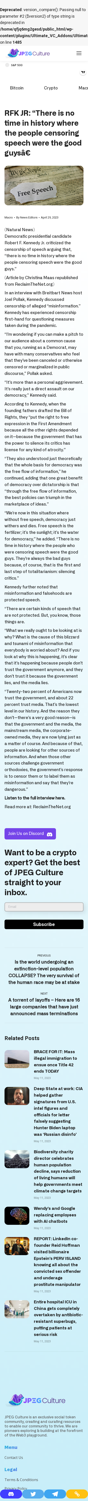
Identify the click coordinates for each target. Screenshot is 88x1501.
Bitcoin (16, 88)
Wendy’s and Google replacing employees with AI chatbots (55, 1215)
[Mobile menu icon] (78, 53)
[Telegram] (55, 1494)
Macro (9, 217)
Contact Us (14, 1457)
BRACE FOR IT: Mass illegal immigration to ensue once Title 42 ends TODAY (55, 1062)
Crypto (51, 88)
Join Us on (26, 834)
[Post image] (17, 1059)
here (60, 798)
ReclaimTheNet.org (34, 285)
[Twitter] (33, 1494)
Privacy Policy (16, 1488)
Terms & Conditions (21, 1479)
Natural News (19, 230)
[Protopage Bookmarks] (11, 1494)
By (26, 217)
